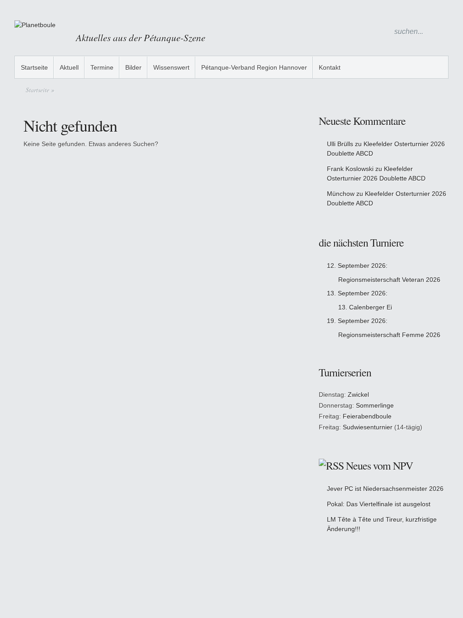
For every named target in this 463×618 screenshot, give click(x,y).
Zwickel (358, 394)
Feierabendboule (367, 416)
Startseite (34, 67)
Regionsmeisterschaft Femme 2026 (389, 334)
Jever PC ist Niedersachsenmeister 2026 (385, 488)
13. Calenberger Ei (365, 307)
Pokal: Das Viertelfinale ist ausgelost (378, 504)
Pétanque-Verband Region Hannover (254, 67)
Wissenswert (171, 67)
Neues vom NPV (379, 465)
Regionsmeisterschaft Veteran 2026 (389, 279)
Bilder (133, 67)
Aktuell (69, 67)
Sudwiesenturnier (367, 427)
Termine (101, 67)
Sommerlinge (375, 405)
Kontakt (329, 67)
